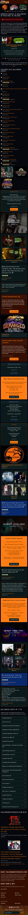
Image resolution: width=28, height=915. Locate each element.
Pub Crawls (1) (6, 783)
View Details (14, 373)
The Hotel (4, 73)
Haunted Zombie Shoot (7, 136)
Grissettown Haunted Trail (8, 147)
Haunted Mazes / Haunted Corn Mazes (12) (12, 745)
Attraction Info (14, 397)
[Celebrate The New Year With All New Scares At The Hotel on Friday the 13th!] (14, 820)
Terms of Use (18, 895)
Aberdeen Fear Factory (7, 151)
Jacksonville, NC (14, 633)
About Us (17, 893)
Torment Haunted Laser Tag (8, 124)
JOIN (22, 912)
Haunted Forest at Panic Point (9, 159)
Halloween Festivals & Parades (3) (11, 725)
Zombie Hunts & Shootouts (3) (10, 806)
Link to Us (3, 897)
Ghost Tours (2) (6, 722)
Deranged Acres (6, 94)
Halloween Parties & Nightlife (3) (10, 729)
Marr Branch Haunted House (8, 101)
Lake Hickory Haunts (7, 163)
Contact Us (3, 893)
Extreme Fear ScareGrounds (8, 140)
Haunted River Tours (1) (8, 754)
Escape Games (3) (7, 718)
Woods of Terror (6, 105)
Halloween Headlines (5, 865)
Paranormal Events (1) (8, 779)
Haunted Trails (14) (7, 758)
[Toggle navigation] (25, 2)
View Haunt (14, 209)
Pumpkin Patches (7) (7, 787)
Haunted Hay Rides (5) (8, 737)
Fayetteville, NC (14, 526)
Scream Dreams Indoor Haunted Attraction (12, 109)
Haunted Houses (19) (7, 741)
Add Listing (17, 903)
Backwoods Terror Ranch (8, 155)
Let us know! (4, 889)
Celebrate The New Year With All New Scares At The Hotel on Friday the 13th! (13, 829)
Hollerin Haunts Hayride (14, 45)
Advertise (3, 903)
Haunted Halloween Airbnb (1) (10, 733)
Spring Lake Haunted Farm (8, 113)
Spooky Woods (5, 77)
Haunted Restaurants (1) (8, 750)
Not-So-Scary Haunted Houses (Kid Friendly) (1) (11, 770)
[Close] (26, 906)
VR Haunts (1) (6, 803)
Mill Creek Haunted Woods (8, 120)
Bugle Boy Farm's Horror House (9, 117)
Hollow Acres (5, 84)
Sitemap (3, 895)
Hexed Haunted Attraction (8, 132)
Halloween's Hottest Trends (6, 863)
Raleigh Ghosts (5, 97)
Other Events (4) (6, 775)
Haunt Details (14, 311)
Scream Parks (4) (6, 795)
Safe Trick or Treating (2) (9, 791)
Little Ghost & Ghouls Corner (19, 863)
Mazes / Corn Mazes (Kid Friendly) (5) (12, 766)
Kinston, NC (14, 224)
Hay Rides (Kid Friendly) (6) (9, 762)
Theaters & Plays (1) (7, 799)
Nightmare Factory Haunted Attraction (11, 128)
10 (25, 58)
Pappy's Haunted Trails (7, 144)
